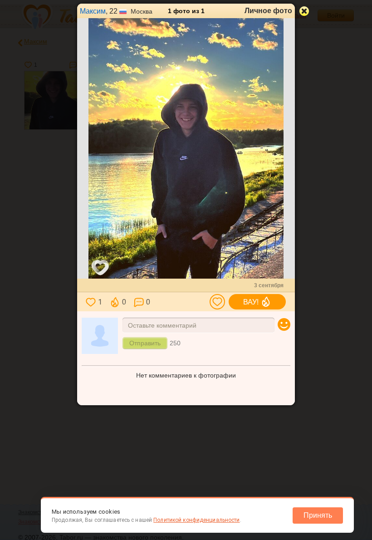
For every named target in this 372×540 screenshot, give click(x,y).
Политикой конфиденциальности (196, 520)
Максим (93, 11)
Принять (317, 515)
